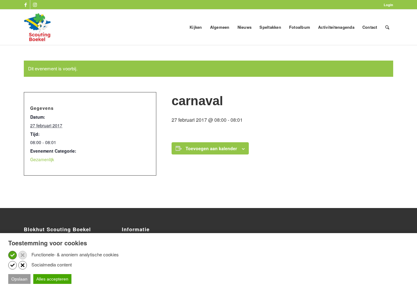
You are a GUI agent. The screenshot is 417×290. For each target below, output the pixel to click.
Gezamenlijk (42, 159)
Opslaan (19, 279)
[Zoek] (387, 27)
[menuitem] (387, 4)
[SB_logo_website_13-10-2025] (37, 27)
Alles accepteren (52, 279)
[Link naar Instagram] (34, 4)
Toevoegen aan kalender (211, 148)
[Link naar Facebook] (25, 4)
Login (388, 4)
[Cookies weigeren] (22, 255)
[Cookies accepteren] (12, 255)
